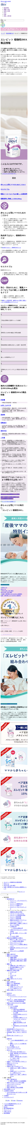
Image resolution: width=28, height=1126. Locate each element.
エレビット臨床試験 (15, 917)
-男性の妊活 (13, 1008)
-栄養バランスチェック (16, 986)
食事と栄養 (7, 11)
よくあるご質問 (14, 936)
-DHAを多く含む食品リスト (18, 1051)
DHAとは (6, 884)
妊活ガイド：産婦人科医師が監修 (16, 999)
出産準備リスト (11, 1064)
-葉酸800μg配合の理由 (16, 912)
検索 (2, 20)
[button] (14, 402)
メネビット (13, 902)
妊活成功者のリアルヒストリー (15, 1029)
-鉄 (11, 973)
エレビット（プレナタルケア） (18, 900)
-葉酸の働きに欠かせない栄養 (18, 959)
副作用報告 (7, 1113)
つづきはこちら (5, 584)
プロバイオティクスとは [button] (14, 1048)
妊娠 (5, 14)
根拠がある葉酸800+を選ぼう (15, 938)
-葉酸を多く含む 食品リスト (18, 965)
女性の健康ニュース (9, 1089)
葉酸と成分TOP (11, 954)
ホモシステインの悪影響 (17, 951)
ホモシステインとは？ (16, 943)
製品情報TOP (10, 33)
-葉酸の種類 (13, 957)
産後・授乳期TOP (12, 1079)
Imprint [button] (5, 1107)
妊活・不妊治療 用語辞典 (17, 1001)
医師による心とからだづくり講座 (16, 1003)
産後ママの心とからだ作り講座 (15, 1082)
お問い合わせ (7, 1111)
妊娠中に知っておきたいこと (15, 1066)
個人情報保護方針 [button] (9, 1108)
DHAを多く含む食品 (9, 885)
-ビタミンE (13, 975)
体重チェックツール (12, 1063)
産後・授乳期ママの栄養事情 (18, 1081)
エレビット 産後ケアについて (9, 704)
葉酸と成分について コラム (14, 978)
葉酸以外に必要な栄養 (13, 970)
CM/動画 (6, 1095)
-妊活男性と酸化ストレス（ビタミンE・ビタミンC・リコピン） (20, 1019)
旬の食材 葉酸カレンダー (17, 967)
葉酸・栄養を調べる (12, 985)
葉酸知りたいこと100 (16, 969)
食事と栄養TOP (11, 982)
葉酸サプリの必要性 (12, 956)
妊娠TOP (9, 1038)
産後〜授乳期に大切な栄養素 (15, 1087)
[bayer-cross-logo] (3, 26)
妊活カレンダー (11, 995)
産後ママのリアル (12, 1086)
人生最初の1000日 (9, 1090)
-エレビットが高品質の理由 (17, 915)
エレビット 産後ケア (15, 905)
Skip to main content (6, 1)
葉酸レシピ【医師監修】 (14, 983)
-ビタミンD (13, 972)
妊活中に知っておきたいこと (15, 1035)
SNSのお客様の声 (18, 928)
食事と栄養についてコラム (14, 990)
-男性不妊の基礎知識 (19, 1009)
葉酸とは (9, 964)
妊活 (5, 12)
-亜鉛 (11, 977)
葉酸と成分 (7, 9)
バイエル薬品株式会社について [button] (12, 1103)
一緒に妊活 (10, 1004)
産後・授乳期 (7, 16)
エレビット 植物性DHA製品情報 (13, 882)
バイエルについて (9, 1097)
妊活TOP (9, 993)
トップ (3, 33)
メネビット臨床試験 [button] (15, 918)
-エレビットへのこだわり (17, 913)
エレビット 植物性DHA (16, 903)
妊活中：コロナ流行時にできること (17, 1030)
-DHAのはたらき (14, 1060)
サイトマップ (7, 1110)
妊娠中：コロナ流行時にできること (17, 1061)
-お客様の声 (13, 926)
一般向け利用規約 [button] (9, 1105)
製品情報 (6, 7)
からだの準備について (13, 1047)
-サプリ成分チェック (16, 988)
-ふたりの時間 (14, 1006)
